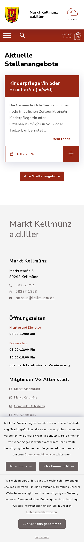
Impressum (42, 537)
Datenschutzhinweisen (40, 454)
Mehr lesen (61, 139)
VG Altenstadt (25, 415)
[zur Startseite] (12, 14)
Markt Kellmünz (25, 397)
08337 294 (25, 285)
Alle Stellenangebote (42, 176)
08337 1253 (26, 291)
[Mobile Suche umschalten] (22, 35)
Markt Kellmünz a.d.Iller (44, 14)
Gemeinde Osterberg (29, 406)
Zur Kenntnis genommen (42, 524)
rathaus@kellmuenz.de (35, 297)
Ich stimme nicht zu (59, 466)
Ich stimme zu (21, 466)
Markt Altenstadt (27, 389)
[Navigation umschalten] (7, 35)
